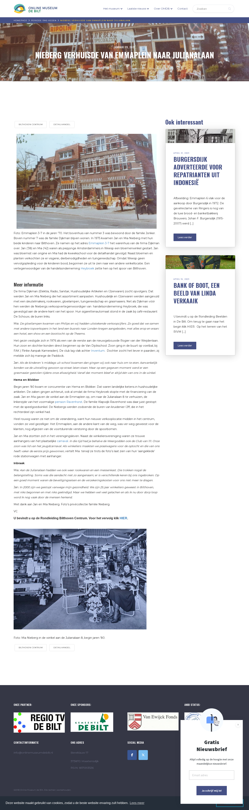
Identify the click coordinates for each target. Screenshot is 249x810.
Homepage (20, 20)
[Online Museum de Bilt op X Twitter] (143, 755)
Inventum (98, 350)
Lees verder (185, 237)
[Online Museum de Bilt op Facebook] (132, 755)
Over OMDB (162, 8)
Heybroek (87, 268)
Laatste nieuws (136, 8)
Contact (182, 8)
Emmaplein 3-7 (99, 243)
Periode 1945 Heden (43, 20)
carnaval (62, 441)
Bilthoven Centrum (31, 124)
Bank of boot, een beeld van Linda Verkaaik (197, 293)
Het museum (111, 8)
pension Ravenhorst (68, 402)
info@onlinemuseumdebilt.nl (33, 752)
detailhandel (61, 124)
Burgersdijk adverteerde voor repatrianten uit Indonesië (198, 171)
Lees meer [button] (137, 803)
